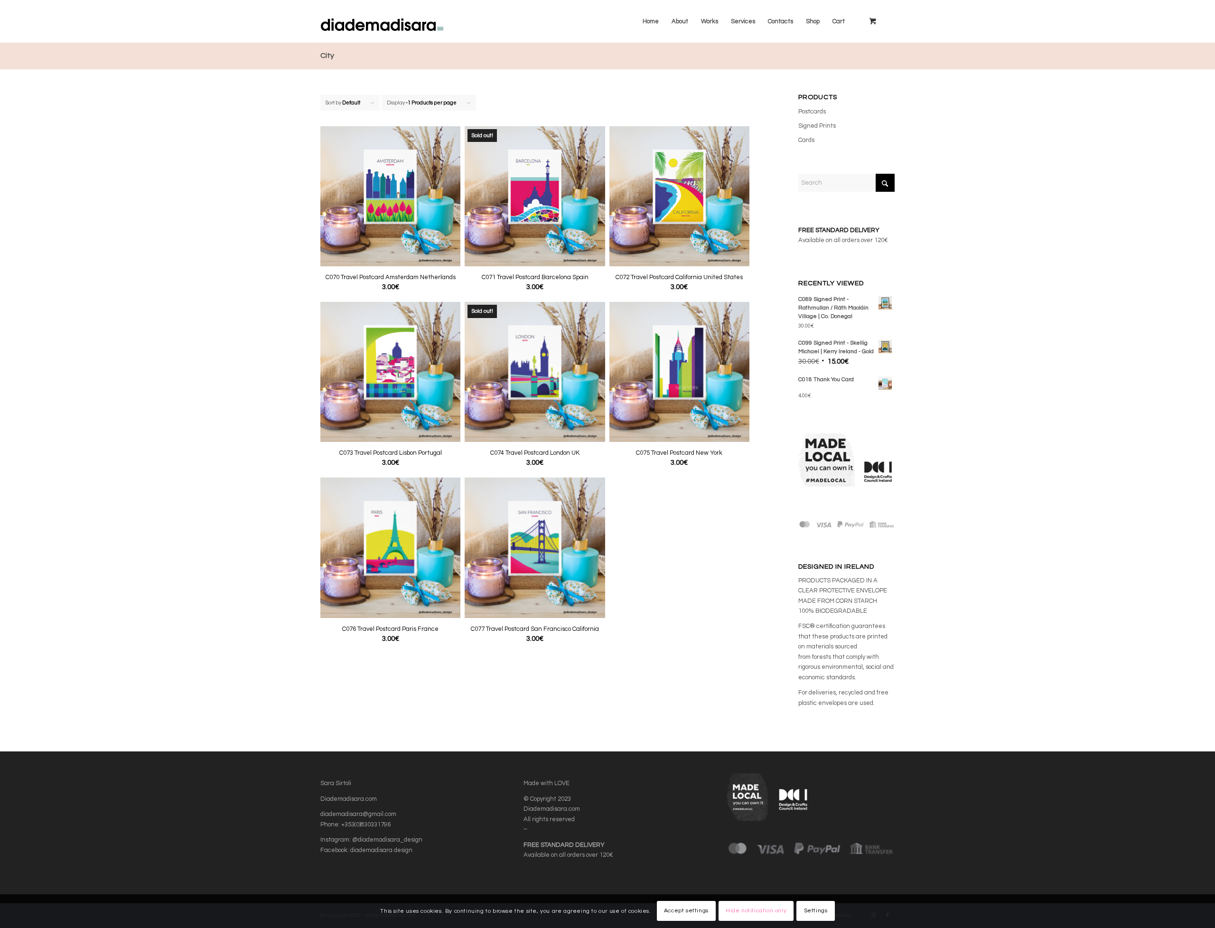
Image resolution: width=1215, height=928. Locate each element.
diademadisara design (381, 850)
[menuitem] (650, 21)
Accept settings (686, 911)
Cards (806, 140)
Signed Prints (817, 125)
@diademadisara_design (387, 839)
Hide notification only (756, 911)
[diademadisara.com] (400, 21)
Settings (816, 911)
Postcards (812, 111)
